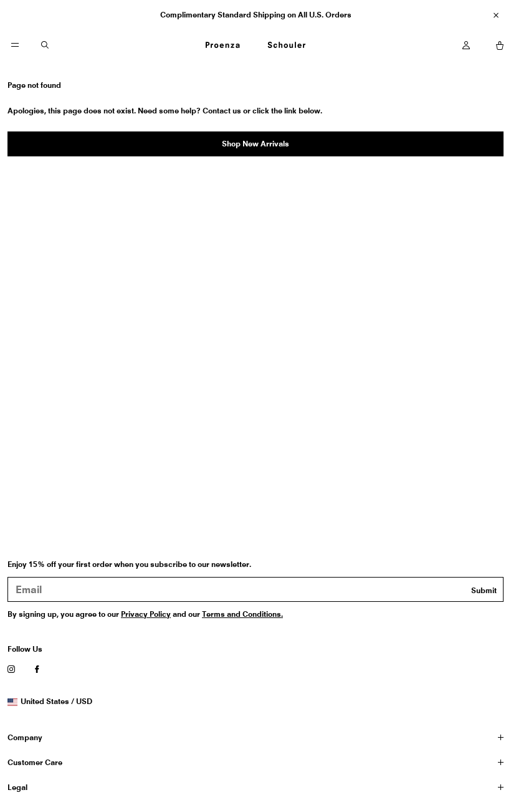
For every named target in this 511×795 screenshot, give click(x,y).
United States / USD (56, 702)
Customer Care (34, 762)
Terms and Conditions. (242, 614)
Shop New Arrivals (255, 143)
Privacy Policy (146, 614)
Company (24, 737)
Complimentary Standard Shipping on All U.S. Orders (255, 14)
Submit (484, 590)
